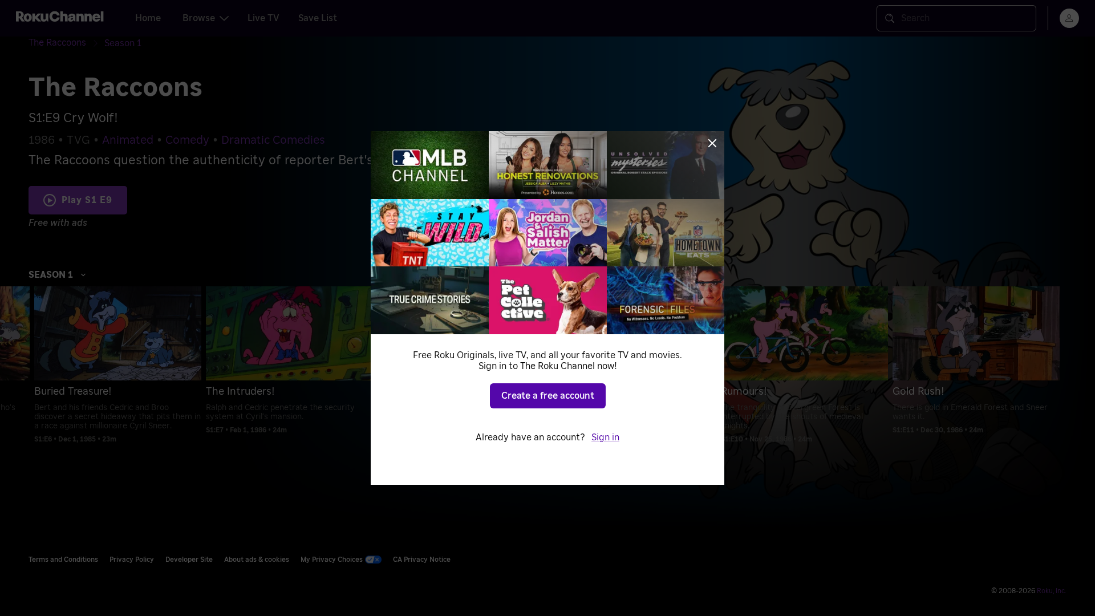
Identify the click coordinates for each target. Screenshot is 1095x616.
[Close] (712, 143)
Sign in (605, 437)
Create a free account (547, 395)
